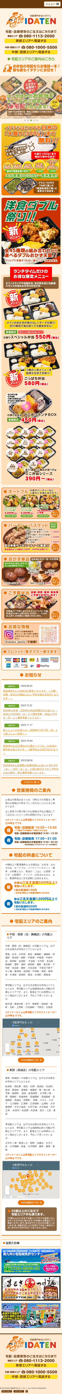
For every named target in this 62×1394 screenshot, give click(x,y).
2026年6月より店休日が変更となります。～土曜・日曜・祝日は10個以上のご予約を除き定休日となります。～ (31, 694)
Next (59, 98)
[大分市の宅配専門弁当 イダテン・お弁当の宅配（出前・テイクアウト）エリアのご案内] (30, 60)
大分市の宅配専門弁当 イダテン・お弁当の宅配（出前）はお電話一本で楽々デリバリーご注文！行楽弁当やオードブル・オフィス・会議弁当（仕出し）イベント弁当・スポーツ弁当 (31, 99)
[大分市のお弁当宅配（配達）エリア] (31, 1061)
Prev (3, 98)
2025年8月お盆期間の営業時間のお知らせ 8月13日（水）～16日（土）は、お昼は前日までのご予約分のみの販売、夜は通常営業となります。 (31, 769)
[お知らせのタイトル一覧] (31, 781)
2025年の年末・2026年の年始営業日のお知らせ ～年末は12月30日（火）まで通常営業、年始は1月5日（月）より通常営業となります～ (30, 714)
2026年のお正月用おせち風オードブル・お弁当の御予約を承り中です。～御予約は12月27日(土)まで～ (30, 749)
